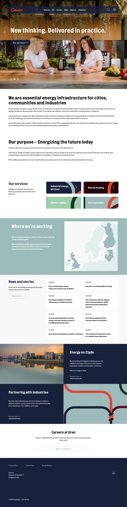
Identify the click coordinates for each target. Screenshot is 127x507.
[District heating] (113, 187)
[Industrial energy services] (76, 187)
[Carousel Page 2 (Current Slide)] (14, 79)
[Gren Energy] (17, 10)
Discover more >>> (76, 376)
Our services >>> (20, 42)
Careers (59, 10)
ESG (53, 10)
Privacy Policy (13, 465)
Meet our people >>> (63, 449)
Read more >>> (17, 296)
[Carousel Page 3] (17, 79)
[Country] (114, 10)
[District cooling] (76, 203)
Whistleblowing (47, 465)
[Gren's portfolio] (113, 203)
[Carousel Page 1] (11, 79)
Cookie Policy (29, 465)
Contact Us (82, 10)
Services (47, 10)
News (66, 10)
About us (73, 10)
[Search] (108, 10)
